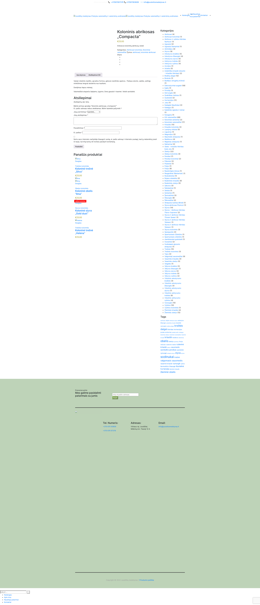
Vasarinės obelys (171, 261)
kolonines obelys (164, 335)
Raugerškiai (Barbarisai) (174, 173)
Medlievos (168, 139)
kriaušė (168, 337)
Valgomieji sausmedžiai (173, 256)
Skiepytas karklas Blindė (174, 203)
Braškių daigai (170, 76)
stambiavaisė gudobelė (173, 239)
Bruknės (168, 78)
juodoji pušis (175, 332)
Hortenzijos (169, 100)
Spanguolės (169, 232)
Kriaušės (168, 125)
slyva (178, 353)
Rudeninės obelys (171, 183)
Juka (166, 103)
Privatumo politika (146, 580)
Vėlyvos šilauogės (171, 269)
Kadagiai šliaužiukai (172, 105)
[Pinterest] (121, 60)
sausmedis (175, 347)
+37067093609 (132, 2)
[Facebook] (121, 57)
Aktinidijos (169, 49)
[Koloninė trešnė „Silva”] (77, 159)
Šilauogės (168, 198)
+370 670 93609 (109, 427)
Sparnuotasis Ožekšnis (173, 234)
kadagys (181, 332)
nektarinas (181, 337)
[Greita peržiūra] (75, 164)
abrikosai (136, 52)
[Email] (121, 62)
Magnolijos (169, 134)
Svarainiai (168, 242)
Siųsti (115, 398)
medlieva (175, 337)
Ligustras (168, 132)
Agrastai (168, 44)
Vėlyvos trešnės (171, 273)
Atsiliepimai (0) (94, 75)
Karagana (168, 115)
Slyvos (167, 208)
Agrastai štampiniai (172, 46)
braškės (178, 325)
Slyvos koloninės (81, 208)
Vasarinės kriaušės (172, 259)
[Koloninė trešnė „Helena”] (78, 220)
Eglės (167, 88)
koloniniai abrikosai (148, 52)
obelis (164, 341)
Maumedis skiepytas (172, 137)
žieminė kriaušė (174, 369)
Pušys (167, 166)
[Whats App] (121, 64)
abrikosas (163, 320)
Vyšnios (168, 305)
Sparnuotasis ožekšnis (173, 237)
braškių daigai (170, 326)
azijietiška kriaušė (171, 323)
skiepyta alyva (171, 353)
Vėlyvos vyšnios (171, 276)
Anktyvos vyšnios (171, 64)
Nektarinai (168, 144)
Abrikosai (168, 34)
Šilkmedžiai (169, 200)
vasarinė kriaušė (166, 364)
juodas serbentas (165, 332)
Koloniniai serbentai (172, 120)
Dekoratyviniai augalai (173, 86)
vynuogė (176, 363)
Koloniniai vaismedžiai (173, 122)
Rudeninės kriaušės (172, 181)
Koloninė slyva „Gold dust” (83, 212)
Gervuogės (169, 93)
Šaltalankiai (169, 188)
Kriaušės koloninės (172, 127)
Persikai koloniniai (171, 159)
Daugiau (78, 161)
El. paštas (78, 132)
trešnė (177, 357)
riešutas (163, 344)
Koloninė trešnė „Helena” (84, 232)
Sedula (167, 190)
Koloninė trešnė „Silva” (84, 170)
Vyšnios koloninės (171, 308)
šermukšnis (164, 366)
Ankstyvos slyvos (171, 59)
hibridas (170, 329)
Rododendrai (169, 176)
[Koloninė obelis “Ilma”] (77, 178)
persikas (176, 341)
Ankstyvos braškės (172, 54)
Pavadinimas (79, 128)
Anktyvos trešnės (171, 61)
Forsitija (168, 90)
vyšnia (183, 363)
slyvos (182, 353)
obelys (171, 341)
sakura (169, 347)
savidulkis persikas (168, 350)
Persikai (168, 156)
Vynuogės (168, 303)
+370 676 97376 (109, 431)
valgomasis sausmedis (171, 360)
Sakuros (168, 186)
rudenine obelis (171, 344)
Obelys (167, 151)
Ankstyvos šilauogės (172, 56)
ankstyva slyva (173, 320)
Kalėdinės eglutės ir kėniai (174, 110)
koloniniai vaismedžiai (175, 335)
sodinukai (167, 357)
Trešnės (167, 249)
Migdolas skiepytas (172, 142)
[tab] (81, 75)
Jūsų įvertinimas (80, 112)
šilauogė (172, 366)
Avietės (167, 68)
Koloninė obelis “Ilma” (84, 192)
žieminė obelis (168, 372)
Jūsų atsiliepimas (81, 115)
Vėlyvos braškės (171, 266)
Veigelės (168, 264)
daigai (163, 329)
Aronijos (168, 66)
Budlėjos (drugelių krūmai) (175, 81)
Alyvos (167, 51)
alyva (167, 320)
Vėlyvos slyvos (170, 271)
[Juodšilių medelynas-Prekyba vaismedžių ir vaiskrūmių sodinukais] (100, 16)
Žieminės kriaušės (171, 310)
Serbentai (168, 193)
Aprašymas (81, 75)
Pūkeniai (168, 161)
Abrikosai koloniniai (134, 50)
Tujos (167, 254)
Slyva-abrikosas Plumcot (174, 205)
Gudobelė (168, 98)
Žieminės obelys (171, 313)
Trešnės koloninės (82, 166)
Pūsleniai (168, 164)
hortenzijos (178, 329)
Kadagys (168, 107)
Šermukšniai (169, 195)
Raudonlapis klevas (172, 171)
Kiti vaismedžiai (171, 117)
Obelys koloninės (81, 188)
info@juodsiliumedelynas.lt (155, 2)
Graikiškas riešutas (172, 95)
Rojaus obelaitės (171, 178)
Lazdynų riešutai (171, 129)
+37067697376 (117, 2)
